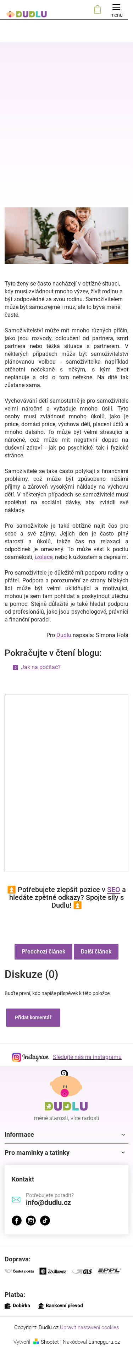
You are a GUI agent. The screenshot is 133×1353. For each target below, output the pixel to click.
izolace (43, 557)
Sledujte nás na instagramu (87, 1057)
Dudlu (63, 635)
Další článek (96, 951)
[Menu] (116, 10)
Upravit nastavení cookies (89, 1327)
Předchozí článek (43, 951)
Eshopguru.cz (104, 1342)
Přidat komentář (33, 1017)
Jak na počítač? (41, 667)
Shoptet (50, 1342)
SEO (113, 889)
